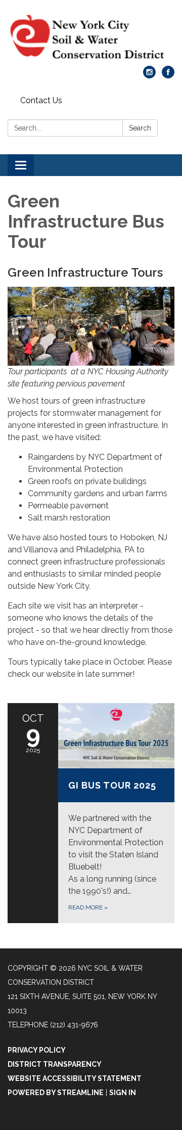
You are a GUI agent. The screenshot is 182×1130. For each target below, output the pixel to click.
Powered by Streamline (56, 1093)
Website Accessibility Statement (75, 1078)
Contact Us (41, 100)
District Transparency (55, 1064)
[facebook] (168, 75)
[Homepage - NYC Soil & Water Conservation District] (91, 38)
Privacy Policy (37, 1050)
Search (140, 128)
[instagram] (149, 75)
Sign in (122, 1093)
